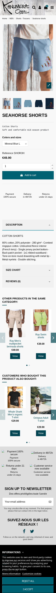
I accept (28, 589)
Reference (7, 153)
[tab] (28, 225)
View (15, 356)
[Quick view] (23, 314)
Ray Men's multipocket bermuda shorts (15, 344)
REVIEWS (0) (13, 281)
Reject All (28, 581)
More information (11, 573)
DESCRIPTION (14, 224)
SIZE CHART (13, 270)
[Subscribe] (50, 502)
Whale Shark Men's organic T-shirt (15, 414)
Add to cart (30, 175)
